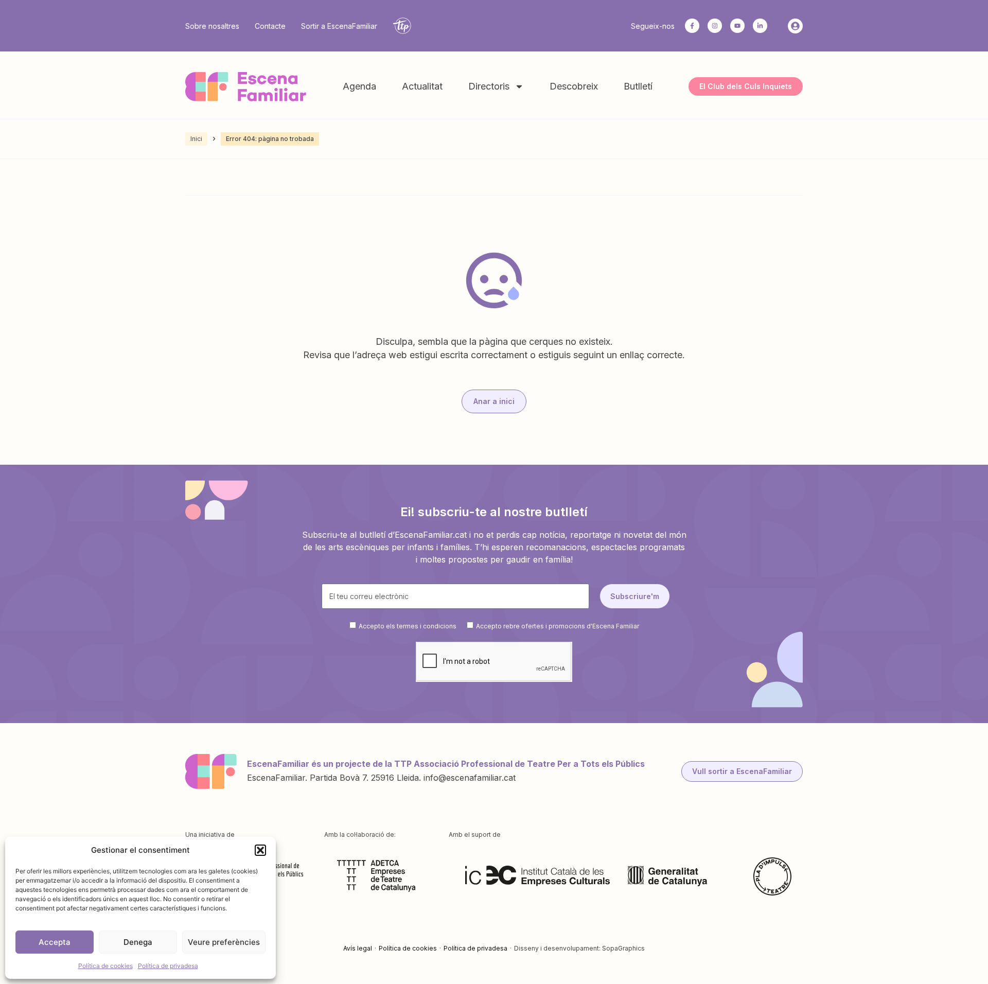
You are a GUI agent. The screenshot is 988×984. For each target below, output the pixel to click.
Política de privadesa (168, 966)
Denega (137, 942)
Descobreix (574, 86)
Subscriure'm (634, 596)
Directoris (488, 86)
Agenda (359, 86)
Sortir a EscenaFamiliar (339, 26)
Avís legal (357, 948)
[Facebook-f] (692, 26)
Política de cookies (105, 966)
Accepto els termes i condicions (407, 626)
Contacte (270, 26)
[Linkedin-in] (760, 26)
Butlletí (638, 86)
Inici (196, 139)
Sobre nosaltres (212, 26)
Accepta (54, 942)
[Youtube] (737, 26)
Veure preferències (224, 942)
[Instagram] (715, 26)
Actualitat (422, 86)
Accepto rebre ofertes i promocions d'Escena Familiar (557, 626)
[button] (260, 850)
